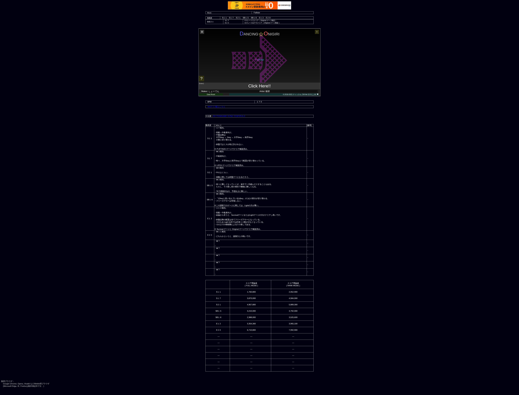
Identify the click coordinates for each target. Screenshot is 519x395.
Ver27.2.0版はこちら (216, 107)
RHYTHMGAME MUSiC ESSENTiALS (229, 116)
